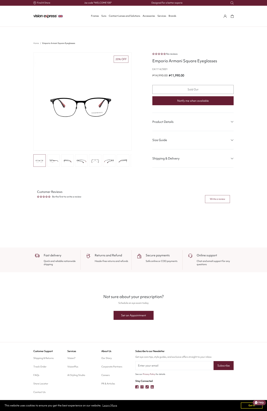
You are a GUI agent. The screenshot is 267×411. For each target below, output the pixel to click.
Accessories (149, 15)
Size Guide (159, 140)
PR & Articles (108, 383)
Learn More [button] (109, 405)
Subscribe (223, 365)
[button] (39, 160)
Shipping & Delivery (166, 158)
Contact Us (39, 392)
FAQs (36, 375)
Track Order (40, 366)
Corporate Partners (111, 366)
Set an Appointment (133, 315)
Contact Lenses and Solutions (124, 15)
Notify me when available (193, 100)
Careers (105, 375)
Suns (103, 15)
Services (161, 15)
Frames (95, 15)
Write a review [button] (217, 199)
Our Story (106, 358)
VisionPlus (72, 366)
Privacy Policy (149, 374)
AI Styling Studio (76, 375)
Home (36, 43)
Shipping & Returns (43, 358)
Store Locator (40, 383)
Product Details (163, 122)
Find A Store (43, 2)
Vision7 (71, 358)
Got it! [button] (251, 405)
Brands (172, 15)
